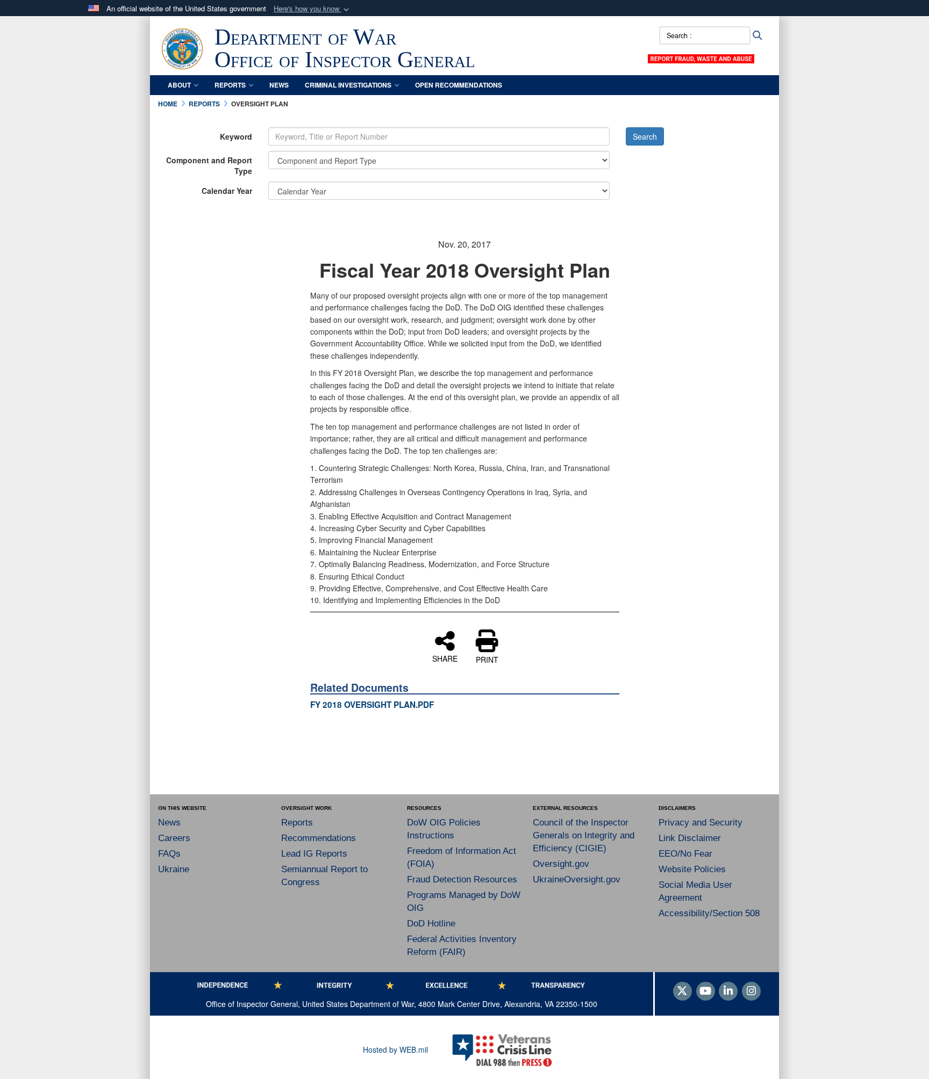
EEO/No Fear (685, 854)
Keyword (236, 136)
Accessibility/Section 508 (709, 913)
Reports (230, 85)
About (179, 85)
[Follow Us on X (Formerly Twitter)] (682, 991)
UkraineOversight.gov (576, 879)
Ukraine (173, 869)
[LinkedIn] (728, 991)
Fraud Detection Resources (462, 879)
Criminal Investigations (348, 85)
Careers (174, 838)
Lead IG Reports (314, 854)
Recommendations (318, 838)
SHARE (445, 658)
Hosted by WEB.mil (395, 1049)
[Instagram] (751, 991)
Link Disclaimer (690, 838)
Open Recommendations (458, 85)
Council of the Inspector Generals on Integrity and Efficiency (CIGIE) (583, 835)
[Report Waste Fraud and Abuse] (701, 57)
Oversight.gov (561, 864)
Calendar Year (227, 190)
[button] (312, 9)
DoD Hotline (431, 923)
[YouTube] (705, 991)
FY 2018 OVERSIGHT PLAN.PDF (372, 705)
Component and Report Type (209, 165)
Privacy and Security (700, 822)
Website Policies (692, 869)
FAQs (169, 854)
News (279, 85)
